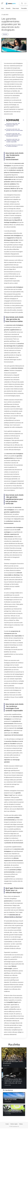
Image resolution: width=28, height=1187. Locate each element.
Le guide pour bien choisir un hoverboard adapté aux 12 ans (13, 1111)
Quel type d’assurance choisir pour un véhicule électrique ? (14, 145)
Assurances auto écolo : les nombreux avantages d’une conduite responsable (12, 141)
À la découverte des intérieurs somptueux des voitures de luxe (13, 1081)
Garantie (5, 34)
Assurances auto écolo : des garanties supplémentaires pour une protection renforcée (14, 135)
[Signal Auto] (10, 3)
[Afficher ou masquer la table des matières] (21, 120)
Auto (4, 1059)
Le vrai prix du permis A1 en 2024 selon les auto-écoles (14, 1098)
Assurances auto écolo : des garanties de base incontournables (14, 129)
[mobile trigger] (2, 3)
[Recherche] (22, 3)
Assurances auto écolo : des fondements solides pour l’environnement (13, 125)
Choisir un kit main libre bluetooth (13, 1062)
